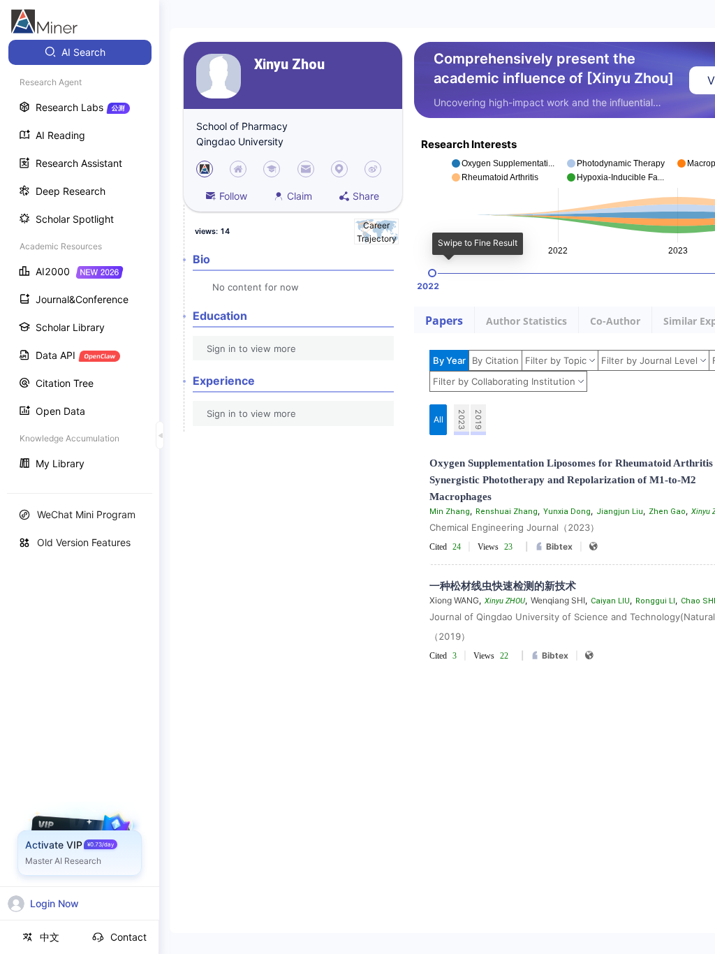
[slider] (432, 273)
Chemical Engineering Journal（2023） (514, 527)
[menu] (79, 259)
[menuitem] (80, 52)
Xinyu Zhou (289, 65)
